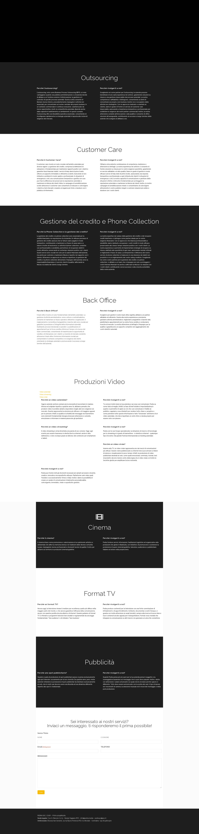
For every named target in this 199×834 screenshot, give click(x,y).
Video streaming (45, 394)
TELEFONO (105, 747)
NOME (40, 737)
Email (44, 747)
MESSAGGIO (42, 756)
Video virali (43, 397)
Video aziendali (45, 392)
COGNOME (105, 737)
